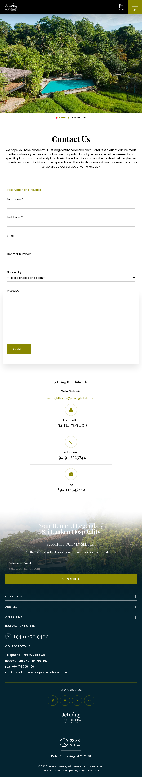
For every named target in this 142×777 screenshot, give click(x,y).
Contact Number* (19, 254)
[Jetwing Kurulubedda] (57, 7)
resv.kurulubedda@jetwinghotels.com (41, 672)
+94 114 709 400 (71, 425)
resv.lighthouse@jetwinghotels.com (71, 398)
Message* (13, 291)
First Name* (15, 199)
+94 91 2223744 (71, 457)
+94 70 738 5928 (34, 655)
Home (62, 117)
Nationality (14, 272)
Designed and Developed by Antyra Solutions (71, 770)
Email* (11, 236)
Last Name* (15, 217)
